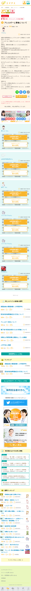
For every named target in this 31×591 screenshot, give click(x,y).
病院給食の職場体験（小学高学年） (12, 306)
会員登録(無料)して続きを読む (15, 137)
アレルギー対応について (9, 322)
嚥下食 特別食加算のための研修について (14, 330)
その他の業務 (22, 7)
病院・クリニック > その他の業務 (14, 19)
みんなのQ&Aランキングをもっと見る (15, 381)
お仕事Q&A (7, 7)
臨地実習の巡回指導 (10, 526)
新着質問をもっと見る (15, 354)
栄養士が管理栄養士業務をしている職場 (14, 337)
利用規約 (3, 578)
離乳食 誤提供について (12, 500)
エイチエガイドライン (6, 569)
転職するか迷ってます (11, 531)
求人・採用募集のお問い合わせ (9, 575)
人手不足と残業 (6, 345)
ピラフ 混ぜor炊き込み (12, 544)
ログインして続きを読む (15, 144)
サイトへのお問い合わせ (7, 572)
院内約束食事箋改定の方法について (12, 314)
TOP (2, 7)
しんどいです (8, 505)
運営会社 (3, 581)
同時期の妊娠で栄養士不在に (13, 494)
